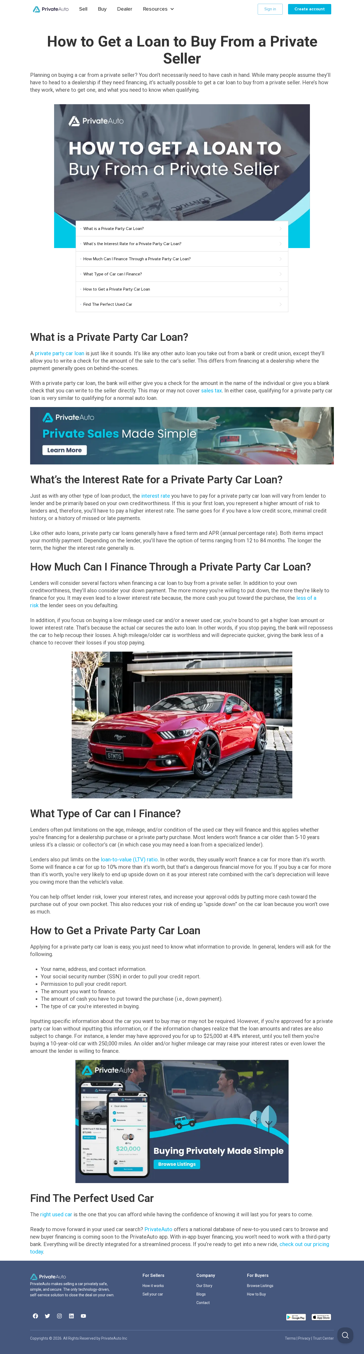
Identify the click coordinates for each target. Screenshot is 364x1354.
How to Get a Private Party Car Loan (116, 289)
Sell (83, 9)
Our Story (204, 1286)
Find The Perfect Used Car (107, 304)
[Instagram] (59, 1316)
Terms (291, 1338)
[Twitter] (47, 1316)
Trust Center (323, 1338)
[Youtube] (83, 1316)
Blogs (201, 1294)
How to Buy (256, 1294)
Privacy (304, 1338)
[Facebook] (35, 1316)
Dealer (124, 9)
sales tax (211, 390)
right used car (56, 1214)
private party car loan (59, 353)
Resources (155, 9)
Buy (102, 9)
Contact (203, 1303)
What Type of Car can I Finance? (112, 274)
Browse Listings (260, 1286)
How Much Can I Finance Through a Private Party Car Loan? (137, 259)
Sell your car (153, 1294)
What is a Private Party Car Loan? (113, 229)
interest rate (155, 496)
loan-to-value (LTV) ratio (129, 859)
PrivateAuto (158, 1229)
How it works (153, 1286)
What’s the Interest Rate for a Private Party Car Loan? (132, 244)
